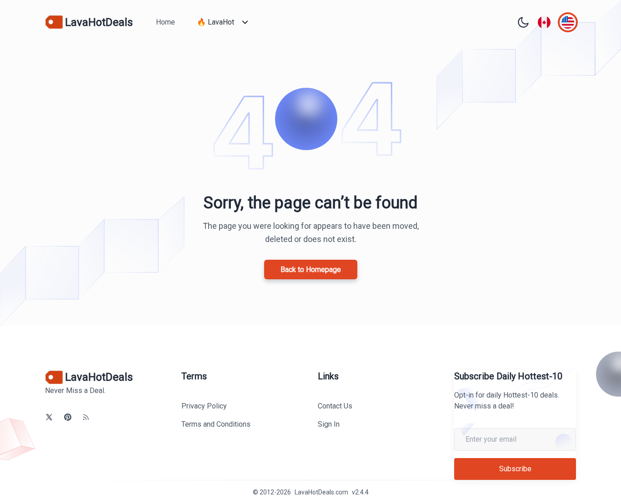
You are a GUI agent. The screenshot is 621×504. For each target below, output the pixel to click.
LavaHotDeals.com (321, 492)
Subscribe (515, 468)
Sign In (329, 424)
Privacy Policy (204, 406)
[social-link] (49, 417)
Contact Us (335, 406)
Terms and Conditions (215, 424)
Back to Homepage (310, 269)
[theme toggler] (523, 22)
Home (165, 22)
